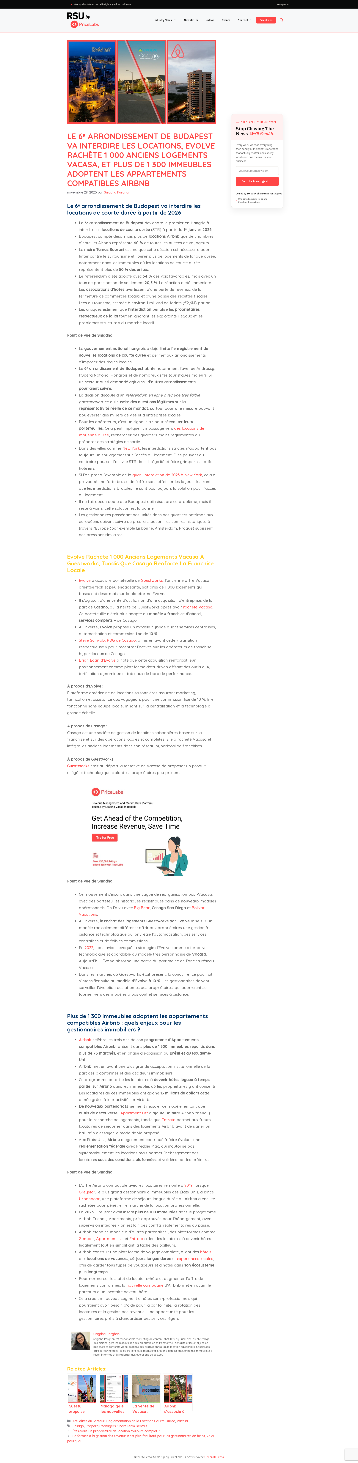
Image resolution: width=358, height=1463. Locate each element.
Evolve (85, 580)
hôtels (205, 1251)
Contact (243, 20)
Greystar (87, 1192)
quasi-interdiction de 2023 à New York (167, 474)
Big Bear (142, 907)
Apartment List (134, 1112)
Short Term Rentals (132, 1426)
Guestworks (152, 580)
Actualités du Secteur (89, 1421)
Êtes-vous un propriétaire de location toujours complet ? (116, 1431)
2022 (89, 947)
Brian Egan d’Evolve (97, 660)
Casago (78, 1426)
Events (226, 20)
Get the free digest (257, 181)
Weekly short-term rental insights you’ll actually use (102, 4)
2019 (188, 1185)
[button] (281, 20)
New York (131, 448)
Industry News (162, 20)
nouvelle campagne (145, 1285)
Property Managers (101, 1426)
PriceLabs (266, 20)
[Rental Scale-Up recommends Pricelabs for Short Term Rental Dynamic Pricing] (142, 874)
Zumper (86, 1238)
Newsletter (191, 20)
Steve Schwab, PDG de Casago (107, 640)
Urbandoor (89, 1198)
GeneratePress (214, 1457)
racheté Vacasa (197, 607)
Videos (210, 20)
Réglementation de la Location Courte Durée (140, 1421)
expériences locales (195, 1258)
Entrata (168, 1119)
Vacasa (182, 1421)
